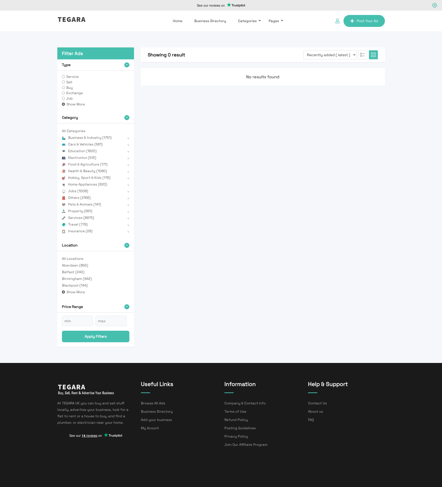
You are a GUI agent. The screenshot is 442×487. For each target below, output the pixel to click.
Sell (69, 82)
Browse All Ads (153, 403)
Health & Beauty (87, 171)
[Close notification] (434, 5)
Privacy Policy (236, 436)
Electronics (82, 157)
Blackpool (75, 285)
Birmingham (77, 278)
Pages (274, 21)
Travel (78, 224)
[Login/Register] (337, 21)
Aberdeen (75, 265)
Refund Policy (236, 419)
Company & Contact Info (245, 403)
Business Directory (210, 21)
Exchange (74, 93)
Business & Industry (90, 137)
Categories (247, 21)
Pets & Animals (84, 204)
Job (69, 98)
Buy (69, 87)
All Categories (73, 131)
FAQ (311, 419)
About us (315, 411)
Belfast (73, 272)
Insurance (80, 231)
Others (79, 197)
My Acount (150, 428)
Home (177, 21)
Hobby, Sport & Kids (89, 177)
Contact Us (317, 403)
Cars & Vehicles (85, 144)
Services (81, 217)
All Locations (72, 258)
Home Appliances (87, 184)
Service (72, 76)
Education (82, 151)
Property (80, 211)
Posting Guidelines (240, 428)
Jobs (78, 191)
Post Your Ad (367, 21)
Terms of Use (235, 411)
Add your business (156, 419)
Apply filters (96, 336)
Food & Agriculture (88, 164)
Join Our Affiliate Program (246, 444)
